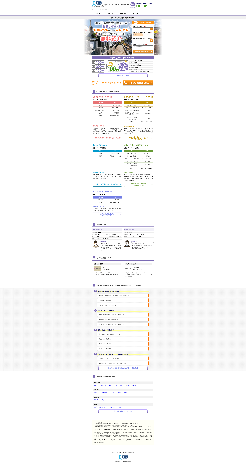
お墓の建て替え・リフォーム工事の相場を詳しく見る (138, 138)
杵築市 (110, 385)
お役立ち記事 (123, 13)
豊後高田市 (96, 392)
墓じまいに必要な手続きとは (106, 339)
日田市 (95, 407)
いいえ (146, 34)
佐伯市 (103, 400)
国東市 (114, 392)
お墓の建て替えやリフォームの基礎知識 (109, 358)
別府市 (95, 385)
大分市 (116, 385)
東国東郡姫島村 (106, 392)
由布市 (134, 385)
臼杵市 (129, 385)
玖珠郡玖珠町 (112, 407)
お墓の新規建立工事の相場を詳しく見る (107, 138)
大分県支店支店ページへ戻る (123, 411)
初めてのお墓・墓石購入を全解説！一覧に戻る (123, 368)
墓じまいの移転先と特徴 (105, 343)
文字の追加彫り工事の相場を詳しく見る (107, 214)
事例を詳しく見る (123, 75)
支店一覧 (98, 13)
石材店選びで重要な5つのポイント (108, 300)
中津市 (119, 392)
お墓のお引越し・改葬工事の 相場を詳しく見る (138, 184)
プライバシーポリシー (120, 452)
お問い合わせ (131, 452)
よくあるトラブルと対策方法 (106, 348)
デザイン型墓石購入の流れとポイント (108, 305)
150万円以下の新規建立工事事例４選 (108, 319)
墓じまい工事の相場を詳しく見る (107, 184)
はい (135, 34)
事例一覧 (110, 13)
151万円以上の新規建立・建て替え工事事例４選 (111, 324)
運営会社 (135, 13)
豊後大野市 (96, 400)
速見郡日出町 (102, 385)
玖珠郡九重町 (102, 407)
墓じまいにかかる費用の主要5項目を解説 (109, 334)
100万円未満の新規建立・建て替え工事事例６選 (111, 314)
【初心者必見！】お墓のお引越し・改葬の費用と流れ (112, 363)
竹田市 (119, 407)
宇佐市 (125, 392)
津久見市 (122, 385)
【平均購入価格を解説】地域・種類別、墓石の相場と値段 (114, 295)
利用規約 (113, 452)
